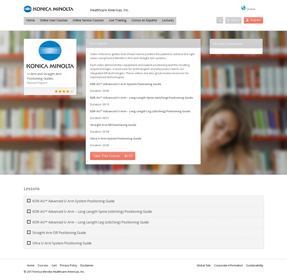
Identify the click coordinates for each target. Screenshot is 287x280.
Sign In (235, 20)
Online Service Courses (88, 20)
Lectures (168, 20)
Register (255, 20)
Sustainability (254, 265)
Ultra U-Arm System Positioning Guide (62, 243)
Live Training (117, 20)
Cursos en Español (144, 20)
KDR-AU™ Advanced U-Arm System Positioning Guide (73, 201)
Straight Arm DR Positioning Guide (59, 232)
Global (250, 9)
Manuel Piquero (37, 83)
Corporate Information (228, 265)
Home (30, 20)
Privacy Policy (68, 265)
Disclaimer (86, 265)
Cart (54, 265)
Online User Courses (54, 20)
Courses (43, 265)
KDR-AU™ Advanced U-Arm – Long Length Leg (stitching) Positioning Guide (90, 222)
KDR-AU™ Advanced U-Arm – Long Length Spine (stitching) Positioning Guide (92, 211)
